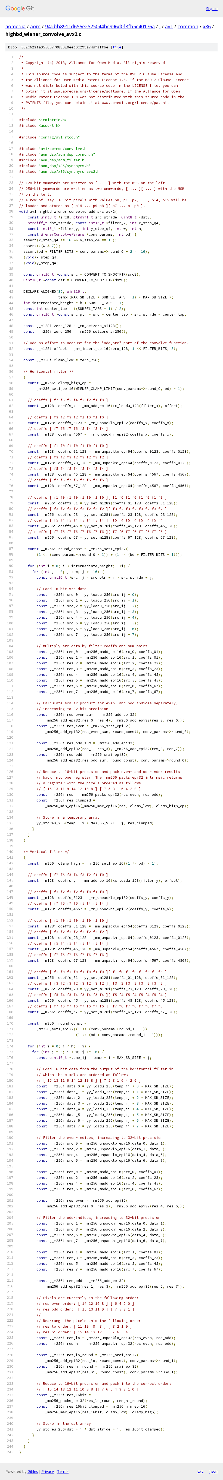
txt (200, 1471)
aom (35, 26)
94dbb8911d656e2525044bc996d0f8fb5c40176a (100, 26)
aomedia (15, 26)
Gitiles (32, 1471)
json (213, 1471)
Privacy (47, 1471)
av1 (169, 26)
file (117, 47)
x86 (207, 26)
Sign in (212, 8)
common (188, 26)
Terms (63, 1471)
